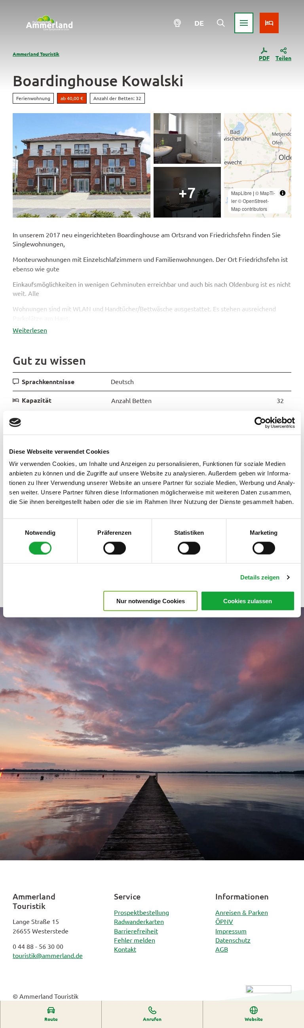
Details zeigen (259, 577)
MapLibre (241, 192)
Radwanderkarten (139, 921)
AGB (221, 949)
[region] (257, 165)
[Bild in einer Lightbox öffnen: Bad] (187, 138)
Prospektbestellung (141, 912)
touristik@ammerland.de (48, 955)
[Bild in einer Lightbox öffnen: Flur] (187, 192)
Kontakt (125, 949)
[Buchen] (269, 23)
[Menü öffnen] (243, 23)
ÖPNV (224, 921)
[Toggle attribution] (282, 193)
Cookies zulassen (247, 601)
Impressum (231, 931)
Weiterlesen (30, 330)
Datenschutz (233, 940)
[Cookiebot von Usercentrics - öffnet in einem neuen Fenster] (260, 422)
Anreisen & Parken (241, 912)
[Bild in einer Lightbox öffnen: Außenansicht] (81, 165)
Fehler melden (134, 940)
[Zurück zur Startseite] (49, 23)
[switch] (114, 547)
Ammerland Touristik (36, 54)
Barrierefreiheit (136, 931)
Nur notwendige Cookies (150, 601)
